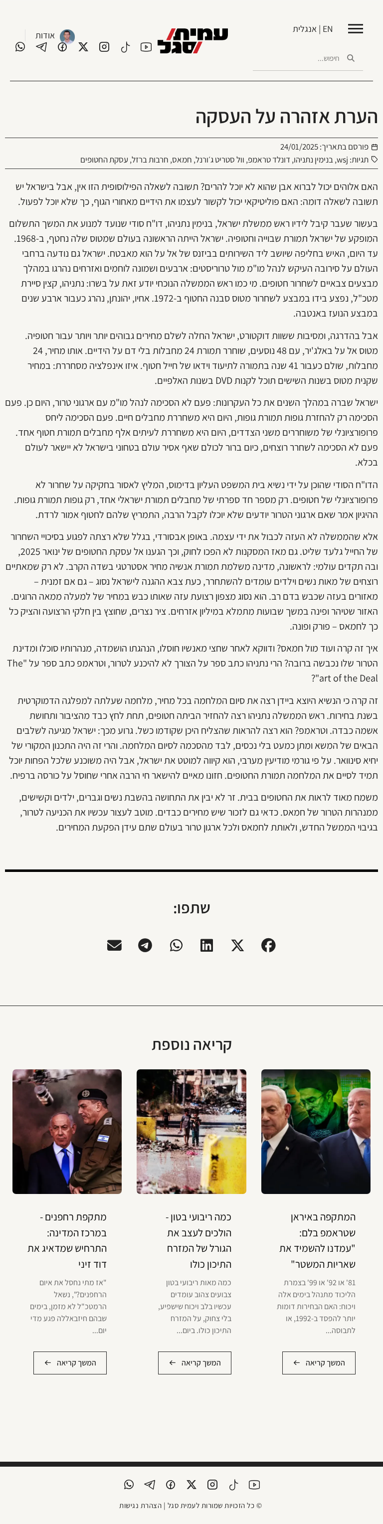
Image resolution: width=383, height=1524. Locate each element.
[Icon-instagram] (104, 46)
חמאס (182, 159)
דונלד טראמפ (269, 159)
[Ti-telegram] (41, 46)
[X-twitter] (83, 46)
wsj (342, 159)
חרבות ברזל (150, 159)
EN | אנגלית (313, 28)
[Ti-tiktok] (125, 46)
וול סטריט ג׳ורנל (219, 159)
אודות (45, 35)
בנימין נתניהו (313, 159)
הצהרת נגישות (140, 1505)
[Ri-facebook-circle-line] (62, 46)
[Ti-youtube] (146, 46)
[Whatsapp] (20, 46)
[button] (269, 946)
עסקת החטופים (104, 159)
